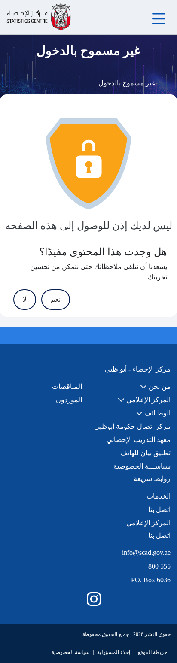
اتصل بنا (159, 509)
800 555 (159, 566)
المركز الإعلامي (148, 523)
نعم (56, 299)
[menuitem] (155, 386)
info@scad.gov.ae (146, 552)
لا (25, 299)
